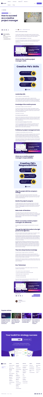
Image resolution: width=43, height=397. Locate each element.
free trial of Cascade (25, 280)
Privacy (11, 393)
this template (22, 206)
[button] (9, 1)
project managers (23, 38)
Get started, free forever (34, 54)
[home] (3, 3)
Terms (8, 393)
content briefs (21, 124)
